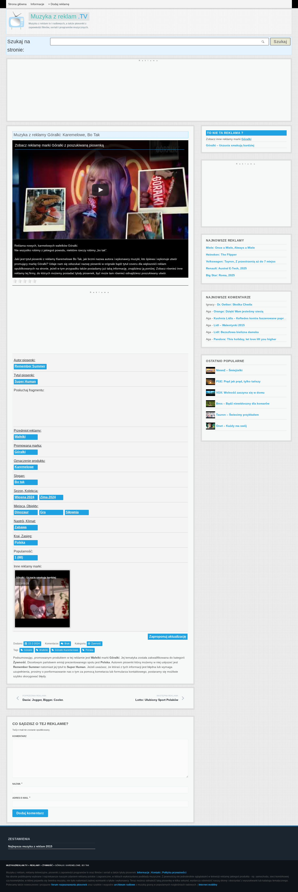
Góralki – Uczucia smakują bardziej (230, 145)
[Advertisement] (129, 90)
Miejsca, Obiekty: (26, 506)
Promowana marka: (28, 445)
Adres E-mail (20, 798)
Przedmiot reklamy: (27, 430)
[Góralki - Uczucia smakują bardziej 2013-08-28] (42, 625)
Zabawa (21, 527)
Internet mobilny (208, 884)
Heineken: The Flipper (221, 254)
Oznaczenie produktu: (29, 461)
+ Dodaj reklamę (58, 4)
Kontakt (155, 872)
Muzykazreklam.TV (17, 865)
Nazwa (16, 784)
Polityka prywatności (174, 872)
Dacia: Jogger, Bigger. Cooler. (43, 698)
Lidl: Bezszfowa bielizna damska (236, 332)
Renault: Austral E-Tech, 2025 (226, 268)
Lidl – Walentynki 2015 (229, 325)
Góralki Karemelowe (66, 650)
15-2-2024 (34, 643)
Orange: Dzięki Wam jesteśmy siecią (238, 311)
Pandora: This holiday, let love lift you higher (245, 339)
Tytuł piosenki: (24, 375)
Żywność (96, 643)
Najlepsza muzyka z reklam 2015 (30, 846)
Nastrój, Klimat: (25, 521)
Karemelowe (24, 467)
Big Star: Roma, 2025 (220, 275)
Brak (67, 643)
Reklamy (35, 865)
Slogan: (19, 476)
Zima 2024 (48, 497)
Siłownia (72, 512)
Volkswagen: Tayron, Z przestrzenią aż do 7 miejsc (240, 261)
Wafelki (20, 436)
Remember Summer (30, 366)
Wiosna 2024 (24, 497)
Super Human (25, 381)
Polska (20, 542)
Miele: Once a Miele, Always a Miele (230, 247)
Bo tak (20, 482)
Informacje (37, 4)
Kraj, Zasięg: (23, 536)
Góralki (20, 452)
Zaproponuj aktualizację (167, 636)
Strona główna (17, 4)
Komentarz (19, 736)
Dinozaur (22, 512)
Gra (43, 512)
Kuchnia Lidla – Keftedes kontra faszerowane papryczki (252, 318)
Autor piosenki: (24, 360)
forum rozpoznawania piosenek (69, 884)
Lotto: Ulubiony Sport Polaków (156, 698)
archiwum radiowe (124, 884)
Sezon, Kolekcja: (26, 491)
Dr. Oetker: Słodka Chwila (234, 304)
